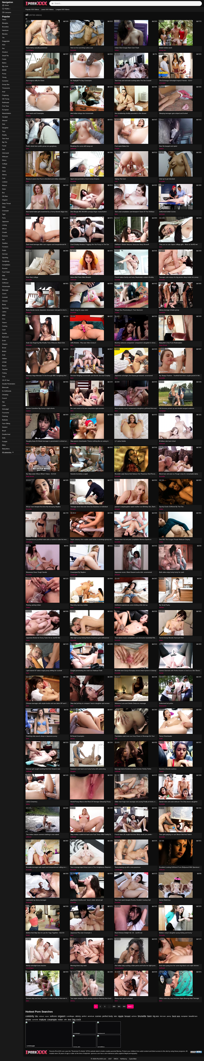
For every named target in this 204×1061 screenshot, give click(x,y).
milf (116, 738)
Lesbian (4, 182)
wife (65, 1019)
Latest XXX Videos (47, 9)
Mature (4, 185)
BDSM (4, 70)
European (5, 110)
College (4, 164)
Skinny (4, 174)
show (28, 1019)
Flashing (5, 416)
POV (3, 45)
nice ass (163, 1016)
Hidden (4, 358)
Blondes (5, 34)
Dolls (3, 438)
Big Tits (4, 142)
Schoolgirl (5, 409)
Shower (4, 279)
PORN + (7, 9)
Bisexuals (5, 387)
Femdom (5, 247)
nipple (120, 1016)
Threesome (6, 88)
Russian (5, 268)
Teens (4, 19)
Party (4, 218)
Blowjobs (5, 23)
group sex (162, 50)
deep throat (163, 345)
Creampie (5, 211)
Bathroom (5, 337)
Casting (4, 326)
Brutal (4, 348)
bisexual (162, 443)
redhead (73, 148)
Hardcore (5, 30)
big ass (156, 1016)
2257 (110, 1059)
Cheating (5, 394)
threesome (162, 706)
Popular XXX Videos (32, 9)
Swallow (5, 243)
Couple (4, 232)
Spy (3, 402)
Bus (3, 192)
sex (115, 1016)
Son (3, 239)
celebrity (30, 1016)
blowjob (28, 312)
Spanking (5, 308)
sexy (27, 214)
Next (129, 1006)
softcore (73, 214)
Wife (3, 275)
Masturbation (6, 113)
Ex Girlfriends (6, 391)
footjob (28, 116)
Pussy (4, 73)
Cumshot (5, 81)
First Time (5, 106)
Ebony (4, 160)
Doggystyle (6, 41)
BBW (3, 315)
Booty (4, 304)
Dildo (4, 207)
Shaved (4, 120)
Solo (3, 124)
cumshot (162, 312)
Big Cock (5, 66)
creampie (52, 1019)
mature (42, 1019)
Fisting (4, 373)
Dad (3, 149)
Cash (4, 330)
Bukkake (5, 420)
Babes (4, 63)
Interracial (5, 153)
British (4, 351)
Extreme (5, 236)
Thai (3, 376)
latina (28, 804)
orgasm (61, 1016)
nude (161, 738)
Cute (3, 178)
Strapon (4, 344)
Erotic (4, 340)
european (162, 411)
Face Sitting (6, 423)
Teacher (5, 369)
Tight (3, 214)
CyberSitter (133, 1059)
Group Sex (5, 84)
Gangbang (5, 261)
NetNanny (123, 1059)
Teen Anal (5, 138)
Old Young (5, 99)
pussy (169, 1016)
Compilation (6, 265)
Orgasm (5, 200)
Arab (3, 355)
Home (7, 5)
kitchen (161, 607)
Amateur (5, 52)
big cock (76, 1019)
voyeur (161, 148)
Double (4, 333)
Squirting (5, 257)
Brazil (4, 431)
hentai (161, 673)
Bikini (4, 445)
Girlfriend (5, 283)
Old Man (5, 196)
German (5, 254)
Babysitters (6, 449)
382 (124, 1006)
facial (28, 935)
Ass (3, 48)
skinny (72, 1001)
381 (119, 1006)
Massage (5, 290)
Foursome (5, 412)
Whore (4, 229)
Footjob (4, 441)
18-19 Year (6, 380)
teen (71, 116)
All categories (7, 452)
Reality (4, 135)
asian (72, 247)
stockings (29, 542)
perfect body (107, 1016)
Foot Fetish (6, 272)
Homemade (6, 286)
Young (4, 77)
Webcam (5, 156)
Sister (4, 189)
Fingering (5, 95)
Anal (3, 92)
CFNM (4, 362)
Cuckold (5, 297)
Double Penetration (8, 384)
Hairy (4, 167)
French (4, 398)
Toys (3, 131)
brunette (73, 50)
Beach (4, 366)
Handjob (5, 117)
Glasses (5, 301)
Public (4, 250)
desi (69, 1020)
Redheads (5, 102)
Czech (4, 293)
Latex (4, 405)
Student (4, 427)
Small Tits (5, 55)
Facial (4, 146)
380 (114, 1006)
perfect (84, 1016)
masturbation (119, 968)
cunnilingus (30, 50)
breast (127, 1016)
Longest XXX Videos (62, 9)
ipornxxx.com (95, 1053)
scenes (98, 1016)
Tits (3, 37)
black (72, 83)
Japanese (5, 221)
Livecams (8, 12)
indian (117, 50)
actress (134, 1016)
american (91, 1016)
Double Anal (6, 434)
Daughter (5, 128)
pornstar (162, 214)
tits (36, 1016)
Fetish (4, 59)
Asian (4, 171)
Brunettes (5, 27)
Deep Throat (6, 203)
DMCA (116, 1059)
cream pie (73, 574)
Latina (4, 312)
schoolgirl (162, 83)
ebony (72, 738)
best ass (176, 1016)
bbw (71, 345)
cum (116, 181)
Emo (3, 319)
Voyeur (4, 322)
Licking (4, 225)
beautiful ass (193, 1016)
